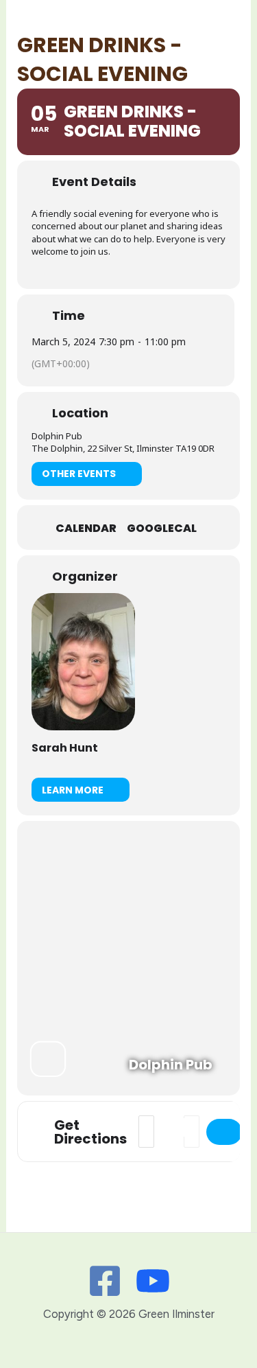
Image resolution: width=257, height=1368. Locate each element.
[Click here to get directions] (224, 1132)
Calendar (86, 528)
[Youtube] (153, 1281)
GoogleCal (162, 528)
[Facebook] (105, 1281)
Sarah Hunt (65, 748)
